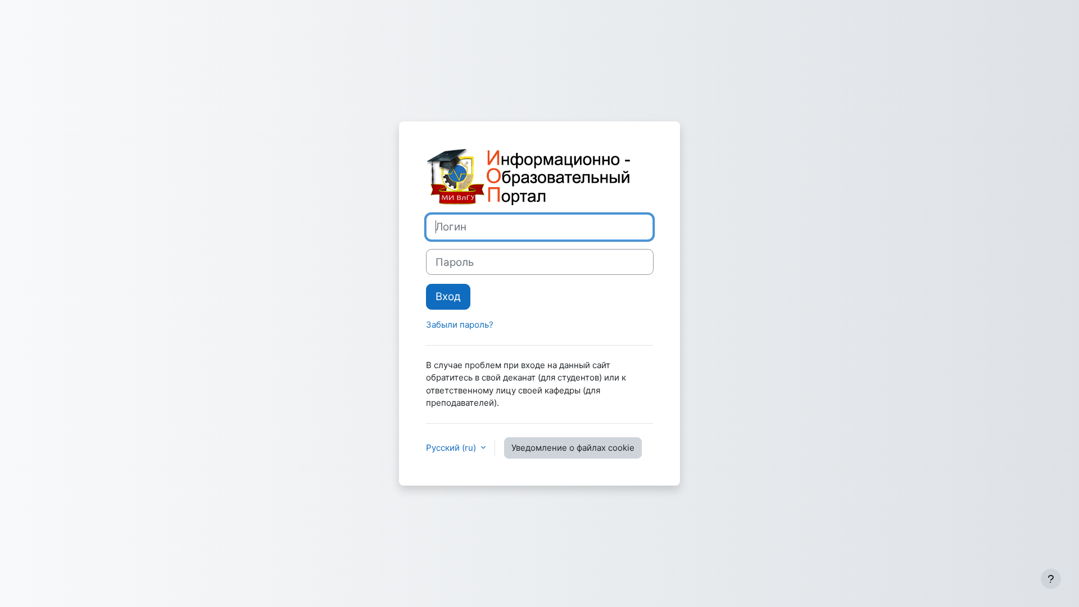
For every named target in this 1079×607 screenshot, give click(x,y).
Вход (448, 296)
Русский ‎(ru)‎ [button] (452, 447)
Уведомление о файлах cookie (572, 447)
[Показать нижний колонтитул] (1051, 579)
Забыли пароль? (459, 324)
